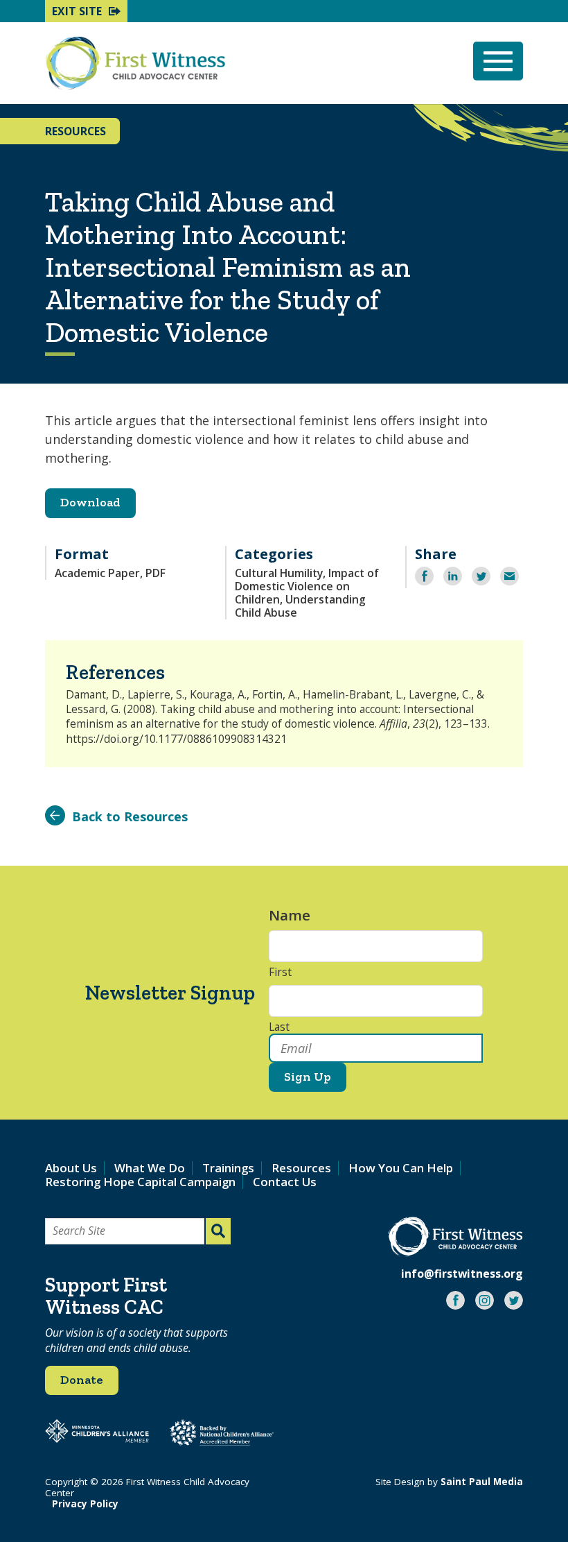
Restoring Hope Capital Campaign (140, 1182)
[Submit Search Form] (218, 1231)
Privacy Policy (85, 1504)
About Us (71, 1168)
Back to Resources (130, 816)
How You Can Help (400, 1168)
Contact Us (285, 1182)
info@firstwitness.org (462, 1273)
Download (90, 502)
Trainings (228, 1168)
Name (296, 915)
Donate (81, 1379)
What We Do (149, 1168)
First (280, 972)
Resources (301, 1168)
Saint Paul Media (482, 1481)
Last (279, 1027)
